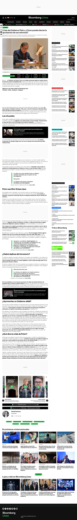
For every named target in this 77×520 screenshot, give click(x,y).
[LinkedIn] (18, 416)
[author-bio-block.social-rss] (20, 416)
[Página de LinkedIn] (12, 509)
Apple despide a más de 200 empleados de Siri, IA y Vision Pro (29, 447)
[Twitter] (14, 416)
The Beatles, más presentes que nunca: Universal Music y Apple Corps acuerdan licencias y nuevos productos (29, 494)
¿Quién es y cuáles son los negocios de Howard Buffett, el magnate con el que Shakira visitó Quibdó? (60, 64)
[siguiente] (47, 400)
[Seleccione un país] (14, 18)
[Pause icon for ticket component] (3, 24)
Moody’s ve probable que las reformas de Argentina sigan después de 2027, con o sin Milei (10, 468)
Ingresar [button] (73, 17)
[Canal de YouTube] (8, 509)
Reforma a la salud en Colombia (39, 421)
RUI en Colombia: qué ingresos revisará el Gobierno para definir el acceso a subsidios (12, 401)
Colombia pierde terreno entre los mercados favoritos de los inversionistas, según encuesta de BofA (60, 95)
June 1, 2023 (32, 185)
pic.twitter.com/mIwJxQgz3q (21, 183)
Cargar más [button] (38, 474)
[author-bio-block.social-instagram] (16, 416)
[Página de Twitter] (5, 509)
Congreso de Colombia (17, 421)
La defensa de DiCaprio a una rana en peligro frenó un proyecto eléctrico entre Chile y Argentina (47, 494)
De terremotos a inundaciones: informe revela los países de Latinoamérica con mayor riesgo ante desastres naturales (60, 253)
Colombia (5, 27)
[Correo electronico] (12, 416)
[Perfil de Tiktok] (14, 509)
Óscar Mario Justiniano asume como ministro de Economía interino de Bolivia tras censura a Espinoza (29, 468)
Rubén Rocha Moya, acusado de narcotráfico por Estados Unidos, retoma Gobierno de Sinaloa (59, 204)
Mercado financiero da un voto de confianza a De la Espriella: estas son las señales (38, 401)
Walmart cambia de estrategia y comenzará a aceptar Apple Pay (10, 447)
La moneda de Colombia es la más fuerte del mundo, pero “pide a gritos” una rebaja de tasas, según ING (59, 99)
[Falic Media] (68, 19)
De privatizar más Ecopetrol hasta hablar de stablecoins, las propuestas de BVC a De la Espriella (59, 59)
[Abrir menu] (3, 18)
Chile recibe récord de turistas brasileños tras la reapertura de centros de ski (64, 448)
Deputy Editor (14, 413)
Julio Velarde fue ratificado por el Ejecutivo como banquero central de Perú (65, 468)
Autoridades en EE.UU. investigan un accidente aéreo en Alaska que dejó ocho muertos (47, 468)
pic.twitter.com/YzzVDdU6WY (22, 248)
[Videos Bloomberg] (63, 228)
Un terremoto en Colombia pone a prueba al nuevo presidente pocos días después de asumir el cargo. (59, 235)
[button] (1, 25)
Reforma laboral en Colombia (27, 421)
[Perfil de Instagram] (10, 509)
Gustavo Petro (9, 421)
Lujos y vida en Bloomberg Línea (16, 477)
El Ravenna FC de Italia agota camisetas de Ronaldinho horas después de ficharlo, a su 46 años (10, 494)
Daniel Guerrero (6, 72)
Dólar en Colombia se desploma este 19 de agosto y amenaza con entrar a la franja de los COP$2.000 (60, 144)
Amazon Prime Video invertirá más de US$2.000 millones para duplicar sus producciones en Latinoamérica (65, 494)
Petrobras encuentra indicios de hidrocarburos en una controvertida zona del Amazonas (59, 264)
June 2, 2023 (31, 250)
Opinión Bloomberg (56, 207)
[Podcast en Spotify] (17, 509)
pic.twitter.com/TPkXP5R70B (22, 276)
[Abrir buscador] (6, 18)
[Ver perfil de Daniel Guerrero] (6, 414)
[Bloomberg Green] (63, 248)
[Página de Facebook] (3, 509)
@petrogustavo (31, 241)
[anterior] (3, 400)
